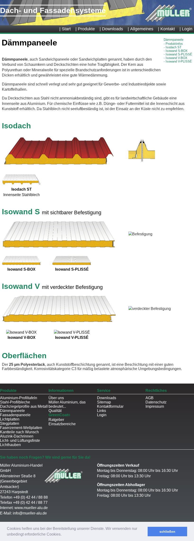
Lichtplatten (9, 419)
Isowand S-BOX (177, 51)
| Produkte (85, 29)
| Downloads (111, 29)
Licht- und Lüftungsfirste (20, 440)
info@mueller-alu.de (30, 513)
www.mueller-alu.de (31, 508)
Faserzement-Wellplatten (21, 428)
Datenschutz (156, 402)
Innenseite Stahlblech (21, 192)
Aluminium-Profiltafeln (18, 398)
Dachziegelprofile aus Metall (24, 406)
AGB (150, 398)
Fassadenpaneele (15, 415)
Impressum (155, 406)
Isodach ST (173, 47)
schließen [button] (167, 531)
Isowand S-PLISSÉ (179, 54)
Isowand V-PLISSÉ (179, 61)
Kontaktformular (110, 406)
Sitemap (104, 402)
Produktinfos (174, 43)
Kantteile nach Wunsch (19, 432)
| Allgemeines (140, 29)
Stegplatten (9, 423)
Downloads (106, 398)
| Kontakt (166, 29)
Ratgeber (56, 420)
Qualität (55, 411)
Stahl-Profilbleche (15, 402)
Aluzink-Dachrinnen (16, 436)
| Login (186, 29)
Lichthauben (10, 445)
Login (101, 415)
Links (101, 411)
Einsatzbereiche (62, 424)
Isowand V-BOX (176, 58)
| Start (65, 29)
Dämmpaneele (12, 411)
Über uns (56, 398)
